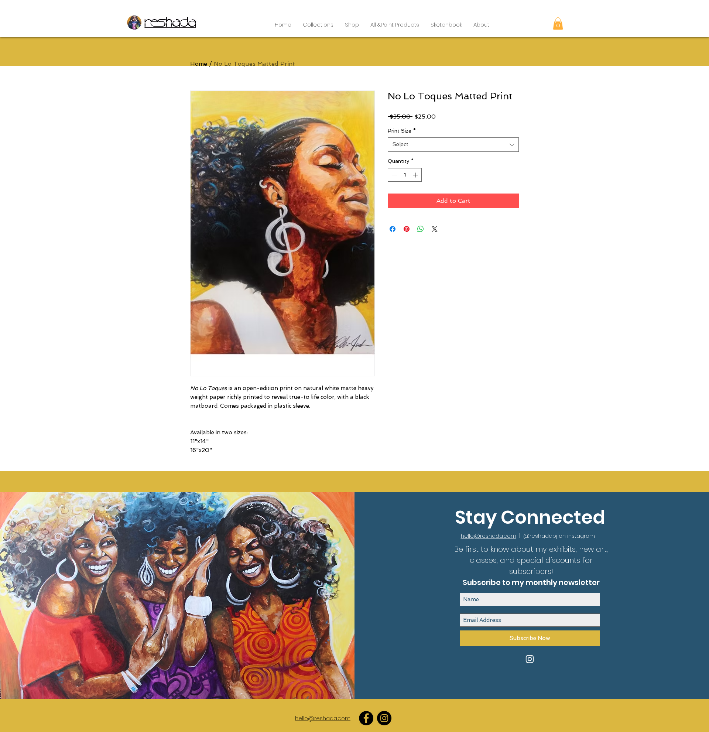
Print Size (402, 131)
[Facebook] (366, 718)
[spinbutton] (404, 174)
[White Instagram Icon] (529, 659)
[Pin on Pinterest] (406, 229)
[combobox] (453, 144)
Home (198, 63)
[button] (318, 25)
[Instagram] (384, 718)
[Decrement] (393, 174)
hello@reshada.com (488, 536)
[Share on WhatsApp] (420, 229)
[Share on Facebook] (392, 229)
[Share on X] (434, 229)
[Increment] (416, 174)
